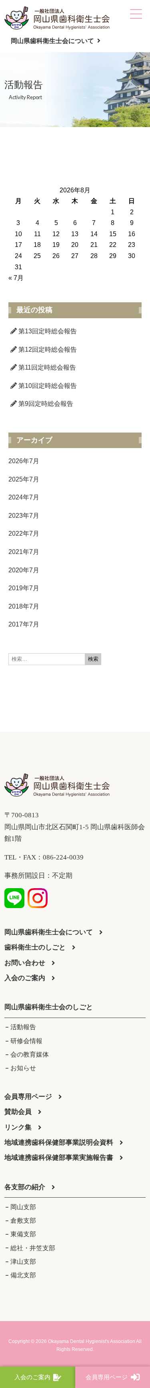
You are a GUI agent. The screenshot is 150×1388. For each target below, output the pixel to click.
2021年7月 (23, 551)
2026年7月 (23, 461)
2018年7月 (23, 606)
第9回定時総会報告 (45, 403)
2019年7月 (23, 588)
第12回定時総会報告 (47, 349)
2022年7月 (23, 533)
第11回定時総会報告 (47, 367)
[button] (48, 1007)
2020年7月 (23, 570)
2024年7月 (23, 497)
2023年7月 (23, 515)
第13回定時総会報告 (47, 331)
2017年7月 (23, 624)
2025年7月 (23, 479)
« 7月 (16, 277)
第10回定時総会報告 (47, 385)
